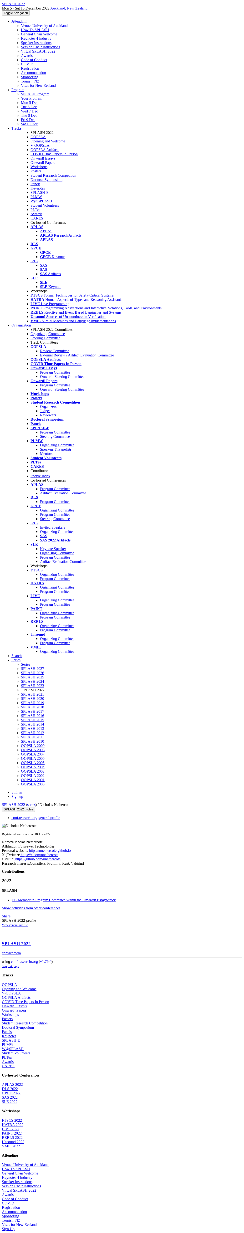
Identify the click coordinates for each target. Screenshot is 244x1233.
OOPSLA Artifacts (44, 150)
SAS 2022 (10, 1097)
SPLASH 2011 (32, 737)
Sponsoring (29, 77)
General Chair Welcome (39, 34)
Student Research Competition (53, 175)
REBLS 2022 (12, 1138)
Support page (10, 966)
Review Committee (54, 351)
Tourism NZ (30, 81)
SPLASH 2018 (32, 707)
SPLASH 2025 (32, 677)
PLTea (35, 210)
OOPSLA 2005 (33, 763)
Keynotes (37, 188)
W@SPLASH (41, 201)
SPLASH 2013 (32, 728)
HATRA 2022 (12, 1125)
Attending (18, 21)
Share (6, 916)
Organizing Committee (47, 334)
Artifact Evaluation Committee (63, 493)
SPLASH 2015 (32, 720)
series (31, 805)
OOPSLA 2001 (33, 780)
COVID (27, 64)
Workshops (38, 167)
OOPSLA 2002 (33, 776)
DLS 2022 (10, 1089)
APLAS (46, 231)
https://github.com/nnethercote (37, 859)
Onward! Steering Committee (62, 377)
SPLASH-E (39, 192)
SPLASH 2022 (13, 805)
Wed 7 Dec (29, 111)
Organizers (48, 407)
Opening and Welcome (47, 141)
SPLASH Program (35, 94)
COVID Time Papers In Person (54, 154)
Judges (45, 411)
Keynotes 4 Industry (36, 38)
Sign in (16, 792)
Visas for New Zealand (38, 85)
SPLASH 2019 (32, 703)
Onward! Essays (42, 158)
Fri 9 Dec (28, 120)
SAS (43, 265)
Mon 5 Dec (29, 103)
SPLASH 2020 (32, 699)
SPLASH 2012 (32, 733)
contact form (11, 953)
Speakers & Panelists (55, 449)
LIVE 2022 (10, 1129)
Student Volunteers (44, 205)
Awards (27, 56)
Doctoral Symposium (46, 180)
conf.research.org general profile (35, 818)
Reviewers (48, 415)
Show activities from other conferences (31, 908)
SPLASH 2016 (32, 716)
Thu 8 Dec (29, 115)
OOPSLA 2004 (33, 767)
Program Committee (55, 372)
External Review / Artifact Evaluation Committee (77, 355)
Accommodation (33, 73)
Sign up (17, 796)
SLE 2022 (9, 1102)
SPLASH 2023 (32, 686)
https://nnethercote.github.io (49, 850)
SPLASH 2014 (32, 724)
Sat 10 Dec (29, 124)
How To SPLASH (35, 30)
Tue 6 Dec (29, 107)
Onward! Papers (42, 163)
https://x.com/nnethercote (39, 855)
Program (17, 90)
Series (25, 664)
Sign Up (8, 1229)
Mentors (46, 454)
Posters (35, 171)
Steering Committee (45, 338)
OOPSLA (38, 137)
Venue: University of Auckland (44, 26)
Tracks (16, 128)
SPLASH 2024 (32, 681)
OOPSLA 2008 (33, 750)
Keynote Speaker (53, 549)
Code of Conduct (34, 60)
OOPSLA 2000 (33, 784)
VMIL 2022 (11, 1146)
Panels (35, 184)
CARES (36, 218)
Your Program (31, 98)
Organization (21, 325)
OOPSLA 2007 (33, 754)
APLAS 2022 (12, 1084)
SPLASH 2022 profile (18, 809)
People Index (40, 476)
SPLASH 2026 (32, 673)
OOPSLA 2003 (33, 771)
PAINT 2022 (12, 1133)
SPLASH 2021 (32, 694)
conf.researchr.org (24, 962)
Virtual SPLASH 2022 (38, 51)
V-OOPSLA (40, 145)
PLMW (36, 197)
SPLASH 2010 (32, 741)
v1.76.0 (45, 962)
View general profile (15, 925)
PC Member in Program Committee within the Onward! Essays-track (64, 900)
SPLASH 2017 (32, 711)
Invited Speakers (52, 527)
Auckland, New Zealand (68, 8)
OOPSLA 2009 (33, 746)
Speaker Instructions (36, 43)
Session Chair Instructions (40, 47)
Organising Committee (57, 553)
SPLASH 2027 (32, 669)
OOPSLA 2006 (33, 758)
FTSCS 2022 (12, 1120)
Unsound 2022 (13, 1142)
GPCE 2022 (11, 1093)
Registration (30, 68)
